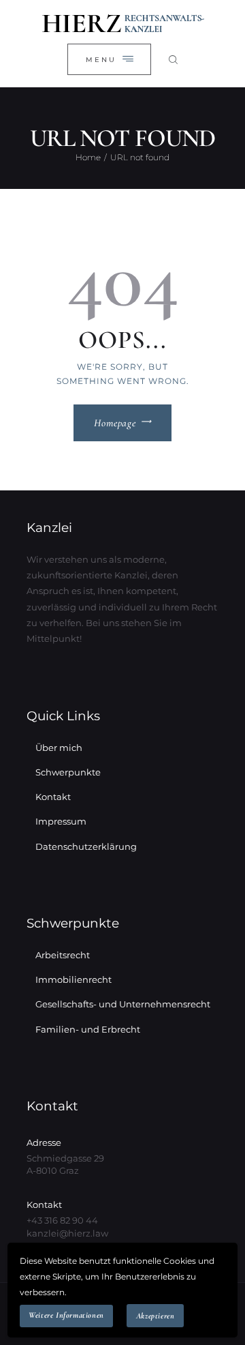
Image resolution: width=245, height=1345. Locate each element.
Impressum (60, 821)
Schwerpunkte (68, 772)
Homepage (114, 423)
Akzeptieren (155, 1315)
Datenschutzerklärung (86, 846)
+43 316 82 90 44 (62, 1220)
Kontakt (53, 796)
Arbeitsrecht (62, 954)
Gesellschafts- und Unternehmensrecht (122, 1004)
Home (88, 157)
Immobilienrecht (73, 979)
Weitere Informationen (66, 1315)
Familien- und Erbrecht (87, 1029)
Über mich (58, 747)
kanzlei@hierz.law (67, 1233)
